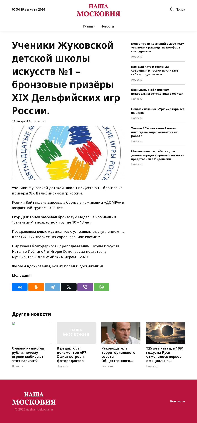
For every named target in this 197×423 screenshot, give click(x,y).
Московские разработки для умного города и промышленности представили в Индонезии (157, 155)
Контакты (177, 401)
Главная (89, 26)
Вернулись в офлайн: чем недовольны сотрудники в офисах (157, 91)
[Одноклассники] (36, 287)
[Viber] (85, 287)
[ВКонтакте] (20, 287)
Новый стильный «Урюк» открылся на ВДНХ (157, 111)
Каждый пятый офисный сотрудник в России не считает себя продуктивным (154, 70)
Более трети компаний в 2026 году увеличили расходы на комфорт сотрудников (157, 47)
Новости (107, 26)
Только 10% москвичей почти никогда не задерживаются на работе (154, 132)
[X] (69, 287)
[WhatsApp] (101, 287)
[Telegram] (52, 287)
